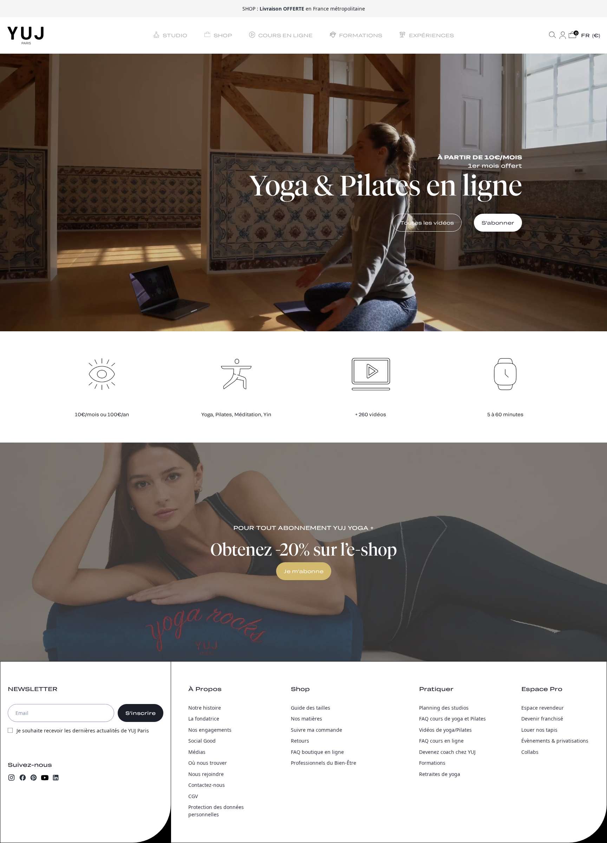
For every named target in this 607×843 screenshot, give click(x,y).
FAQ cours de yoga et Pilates (452, 718)
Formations (432, 762)
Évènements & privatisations (554, 740)
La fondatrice (203, 718)
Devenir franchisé (542, 718)
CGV (193, 796)
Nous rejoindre (206, 774)
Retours (300, 740)
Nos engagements (209, 729)
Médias (196, 752)
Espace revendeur (542, 707)
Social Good (202, 740)
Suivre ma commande (316, 729)
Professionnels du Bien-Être (323, 762)
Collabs (530, 752)
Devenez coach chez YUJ (447, 752)
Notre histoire (204, 707)
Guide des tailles (310, 707)
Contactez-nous (206, 785)
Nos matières (306, 718)
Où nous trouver (207, 762)
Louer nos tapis (539, 729)
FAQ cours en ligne (441, 740)
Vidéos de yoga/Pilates (445, 729)
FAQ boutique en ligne (317, 752)
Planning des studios (444, 707)
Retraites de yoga (439, 774)
